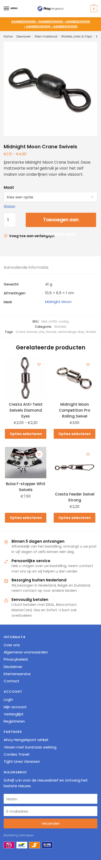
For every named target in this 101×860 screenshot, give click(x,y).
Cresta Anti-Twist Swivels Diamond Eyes (26, 410)
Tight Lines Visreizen (22, 761)
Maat (9, 187)
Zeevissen (23, 36)
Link (41, 331)
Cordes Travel (16, 754)
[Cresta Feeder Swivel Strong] (74, 468)
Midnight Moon (58, 301)
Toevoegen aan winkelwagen (60, 221)
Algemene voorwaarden (26, 652)
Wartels (60, 326)
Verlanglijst (14, 714)
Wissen (9, 206)
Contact (11, 681)
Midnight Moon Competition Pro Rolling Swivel (74, 410)
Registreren (14, 721)
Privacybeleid (16, 659)
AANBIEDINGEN (65, 26)
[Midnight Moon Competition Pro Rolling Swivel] (74, 378)
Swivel (51, 331)
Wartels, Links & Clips (76, 36)
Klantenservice (17, 673)
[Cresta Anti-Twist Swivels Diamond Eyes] (25, 378)
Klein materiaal (46, 36)
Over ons (12, 645)
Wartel (91, 331)
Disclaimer (13, 666)
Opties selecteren (26, 433)
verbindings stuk (71, 331)
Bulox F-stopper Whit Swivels (25, 486)
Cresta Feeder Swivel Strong (74, 497)
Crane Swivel (26, 331)
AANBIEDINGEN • (52, 21)
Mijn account (15, 706)
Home (8, 36)
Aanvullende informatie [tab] (26, 267)
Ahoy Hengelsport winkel (26, 739)
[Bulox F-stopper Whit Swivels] (25, 462)
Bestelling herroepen (19, 835)
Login (8, 699)
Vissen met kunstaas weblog (30, 747)
